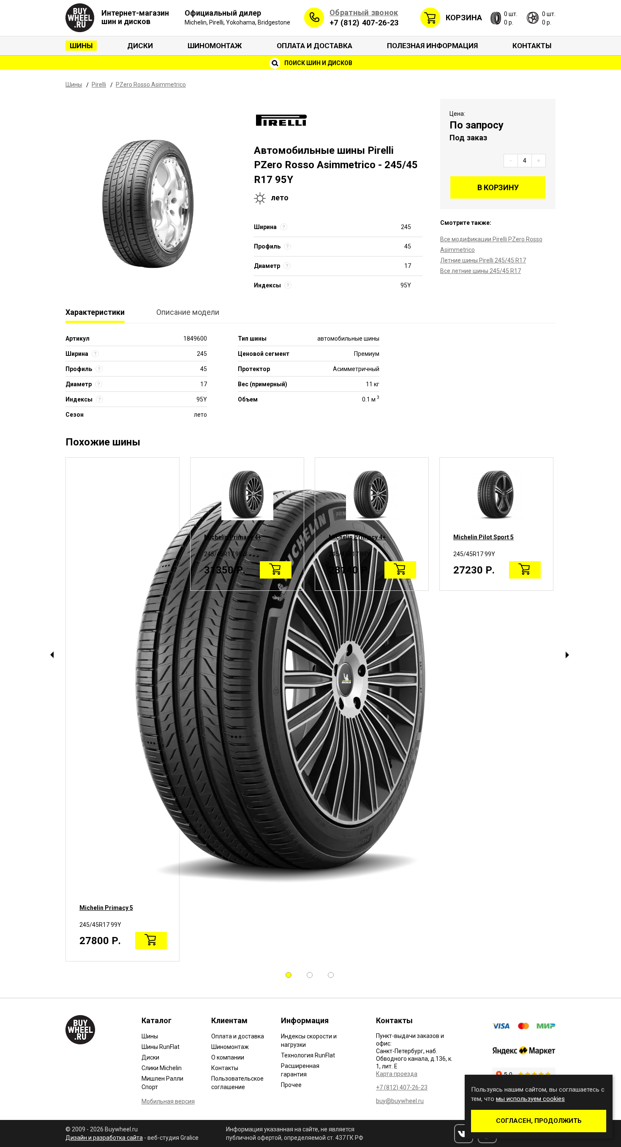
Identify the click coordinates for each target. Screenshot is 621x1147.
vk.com (463, 1133)
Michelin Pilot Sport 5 (483, 537)
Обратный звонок (364, 12)
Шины (81, 45)
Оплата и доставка (314, 45)
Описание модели (187, 312)
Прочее (291, 1084)
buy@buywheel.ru (400, 1101)
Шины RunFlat (161, 1046)
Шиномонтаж (215, 45)
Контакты (531, 45)
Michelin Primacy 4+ (232, 537)
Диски (140, 45)
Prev (51, 655)
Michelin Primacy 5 (106, 907)
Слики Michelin (162, 1068)
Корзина (464, 17)
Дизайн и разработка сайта (104, 1137)
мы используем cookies (530, 1099)
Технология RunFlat (308, 1055)
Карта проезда (396, 1074)
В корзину (498, 187)
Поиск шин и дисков (317, 63)
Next (567, 655)
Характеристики (95, 312)
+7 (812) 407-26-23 (364, 22)
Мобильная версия (168, 1101)
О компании (227, 1057)
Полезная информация (432, 45)
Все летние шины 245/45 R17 (480, 271)
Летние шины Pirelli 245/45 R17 (483, 260)
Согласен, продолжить (539, 1121)
